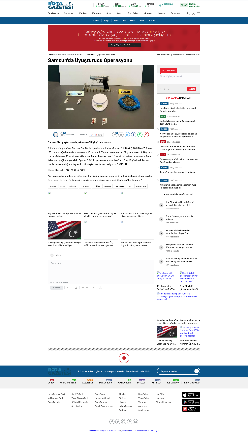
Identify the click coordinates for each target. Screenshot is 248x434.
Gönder (56, 287)
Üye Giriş (160, 394)
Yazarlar (161, 13)
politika (97, 186)
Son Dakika (53, 13)
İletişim (103, 430)
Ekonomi (96, 13)
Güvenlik (72, 186)
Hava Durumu (105, 381)
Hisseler (140, 381)
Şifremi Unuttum (163, 402)
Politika (152, 20)
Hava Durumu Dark (56, 394)
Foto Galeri (133, 13)
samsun (107, 186)
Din (124, 20)
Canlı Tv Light (54, 402)
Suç (130, 186)
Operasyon (85, 186)
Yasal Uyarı (154, 430)
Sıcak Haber (144, 410)
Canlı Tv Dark (77, 394)
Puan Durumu (124, 381)
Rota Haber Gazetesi (56, 55)
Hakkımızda (94, 430)
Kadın (119, 13)
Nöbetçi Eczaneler (80, 402)
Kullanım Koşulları (142, 430)
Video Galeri (143, 398)
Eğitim (132, 20)
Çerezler (124, 430)
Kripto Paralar (192, 381)
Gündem (83, 13)
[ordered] (83, 287)
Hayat (142, 20)
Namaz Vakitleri (68, 381)
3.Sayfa (96, 20)
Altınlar (122, 394)
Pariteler (156, 381)
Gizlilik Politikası (113, 430)
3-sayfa (53, 186)
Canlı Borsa (100, 394)
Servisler (68, 13)
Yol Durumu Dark (55, 398)
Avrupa (106, 20)
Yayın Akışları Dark (80, 398)
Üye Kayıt (160, 398)
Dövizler (122, 398)
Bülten (116, 20)
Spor (108, 13)
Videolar (148, 13)
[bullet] (87, 287)
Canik (62, 186)
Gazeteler (176, 13)
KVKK (131, 430)
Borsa (51, 381)
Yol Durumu (173, 381)
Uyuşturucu (141, 186)
